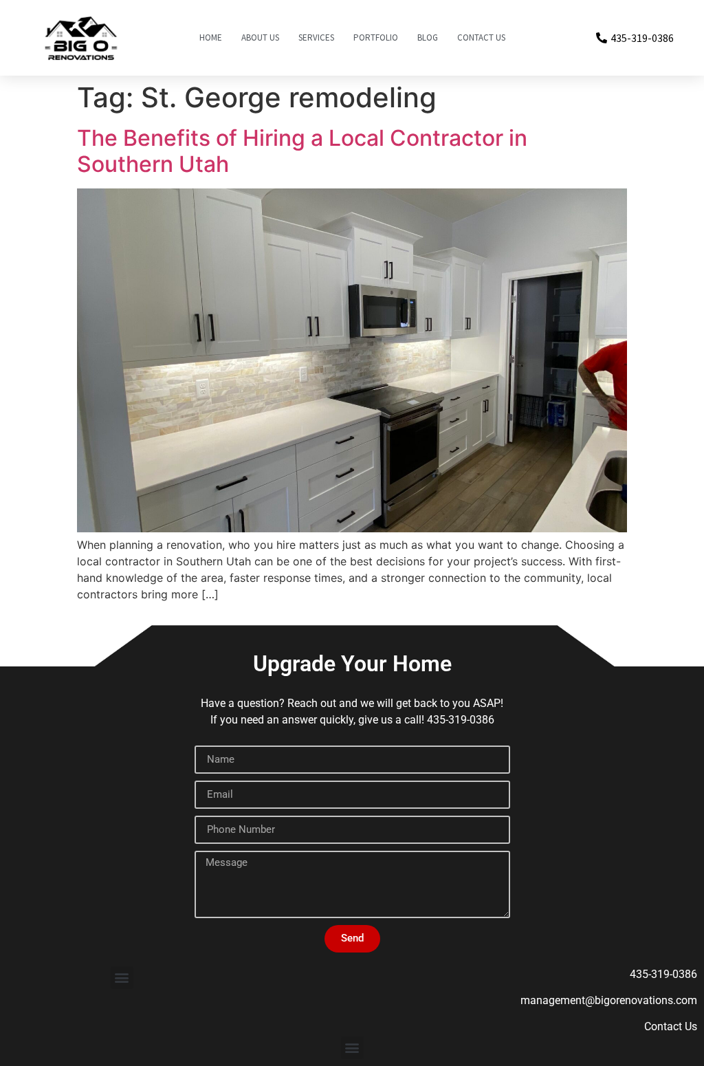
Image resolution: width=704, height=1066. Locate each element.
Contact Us (481, 37)
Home (210, 37)
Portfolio (375, 37)
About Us (260, 37)
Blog (427, 37)
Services (316, 37)
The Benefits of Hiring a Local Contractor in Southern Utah (302, 150)
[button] (122, 977)
